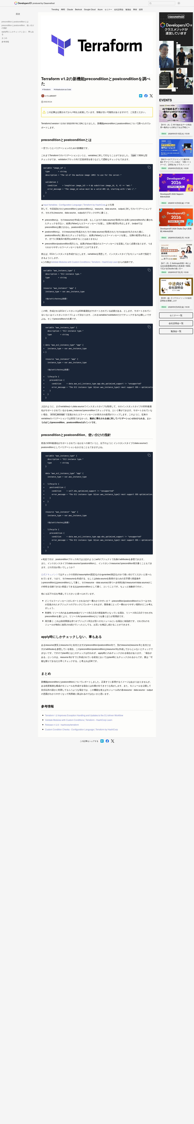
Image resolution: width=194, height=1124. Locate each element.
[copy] (149, 167)
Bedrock (78, 9)
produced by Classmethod (44, 3)
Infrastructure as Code (63, 89)
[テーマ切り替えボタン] (178, 3)
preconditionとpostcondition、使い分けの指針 (18, 26)
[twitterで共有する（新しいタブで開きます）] (151, 95)
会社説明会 (118, 9)
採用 (141, 9)
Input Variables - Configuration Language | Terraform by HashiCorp (74, 204)
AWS (63, 9)
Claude (70, 9)
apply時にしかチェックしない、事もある (18, 33)
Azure (100, 9)
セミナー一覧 (176, 315)
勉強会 (128, 9)
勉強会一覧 (176, 331)
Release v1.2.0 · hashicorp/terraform (62, 724)
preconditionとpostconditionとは (15, 21)
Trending (55, 9)
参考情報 (5, 41)
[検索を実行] (150, 3)
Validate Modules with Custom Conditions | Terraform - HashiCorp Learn (84, 261)
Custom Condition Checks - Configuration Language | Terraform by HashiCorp (81, 729)
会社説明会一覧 (176, 323)
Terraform (47, 89)
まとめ (4, 38)
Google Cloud (90, 9)
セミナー (108, 9)
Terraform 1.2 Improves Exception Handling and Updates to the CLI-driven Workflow (84, 715)
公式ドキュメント (49, 574)
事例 (135, 9)
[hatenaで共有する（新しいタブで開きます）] (140, 95)
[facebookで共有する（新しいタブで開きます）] (146, 95)
